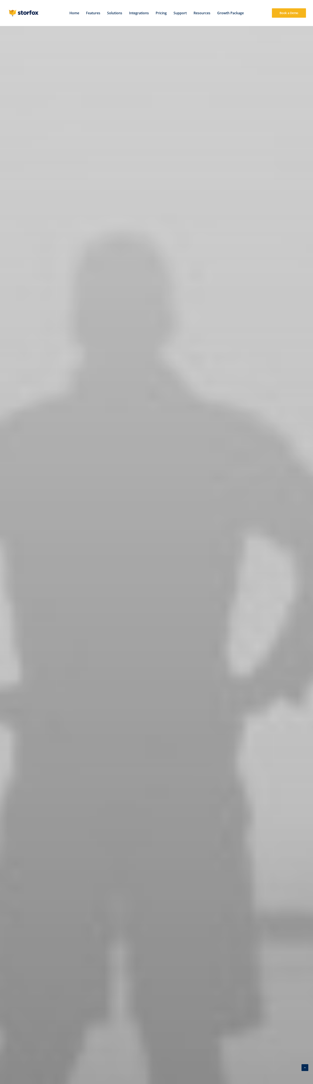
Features (93, 13)
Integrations (139, 13)
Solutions (114, 13)
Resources (202, 13)
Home (74, 13)
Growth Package (230, 13)
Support (180, 13)
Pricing (161, 13)
